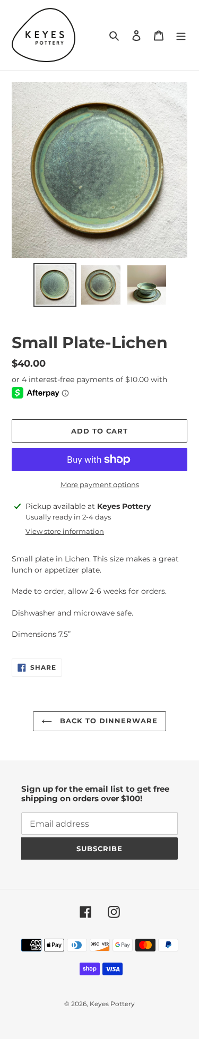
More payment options (99, 484)
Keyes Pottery (112, 1004)
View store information (64, 531)
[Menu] (181, 35)
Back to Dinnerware (107, 720)
